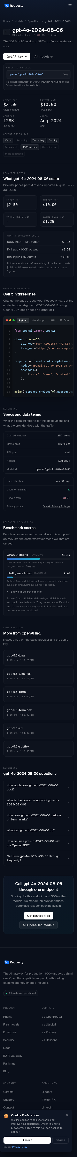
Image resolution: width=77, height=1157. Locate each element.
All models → (43, 56)
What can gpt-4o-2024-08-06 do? (31, 830)
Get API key (15, 56)
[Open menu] (70, 5)
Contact (8, 1107)
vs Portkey (49, 1032)
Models (19, 21)
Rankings (9, 1063)
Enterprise (9, 1032)
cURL (53, 320)
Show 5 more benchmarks (26, 591)
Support (8, 1100)
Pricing (7, 1017)
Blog (6, 1071)
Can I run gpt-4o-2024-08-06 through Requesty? (33, 858)
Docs (6, 1048)
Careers (8, 1092)
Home (6, 21)
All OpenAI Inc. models (38, 925)
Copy (65, 74)
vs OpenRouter (52, 1017)
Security (8, 1040)
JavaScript (38, 320)
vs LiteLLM (49, 1024)
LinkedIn (47, 1107)
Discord (47, 1092)
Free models (11, 1024)
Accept (27, 1140)
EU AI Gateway (13, 1056)
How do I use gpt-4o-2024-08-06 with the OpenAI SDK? (33, 843)
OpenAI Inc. (34, 21)
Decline (60, 1140)
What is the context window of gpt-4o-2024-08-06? (33, 802)
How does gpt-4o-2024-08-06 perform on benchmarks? (34, 817)
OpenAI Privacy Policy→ (56, 506)
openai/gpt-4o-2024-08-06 (53, 469)
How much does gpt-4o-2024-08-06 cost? (32, 787)
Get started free (38, 916)
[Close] (67, 1115)
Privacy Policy (19, 1146)
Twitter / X (48, 1100)
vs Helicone (49, 1040)
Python (23, 320)
